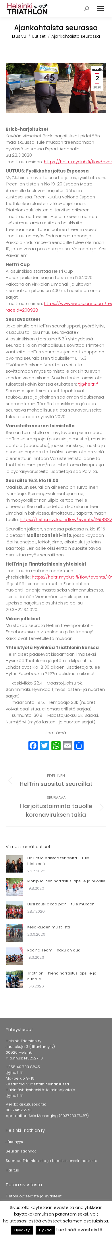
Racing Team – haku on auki (53, 950)
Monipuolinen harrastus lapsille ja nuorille (66, 881)
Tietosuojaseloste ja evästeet (33, 1196)
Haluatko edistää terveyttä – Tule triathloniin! (58, 861)
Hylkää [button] (45, 1230)
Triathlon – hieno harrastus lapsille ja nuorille (61, 976)
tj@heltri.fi (88, 384)
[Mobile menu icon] (100, 8)
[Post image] (14, 864)
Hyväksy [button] (22, 1230)
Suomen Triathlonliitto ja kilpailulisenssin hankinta (51, 1160)
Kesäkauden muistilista (48, 927)
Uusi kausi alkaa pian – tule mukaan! (61, 904)
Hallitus (12, 1170)
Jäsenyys (14, 1141)
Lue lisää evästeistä (79, 1230)
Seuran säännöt (21, 1151)
